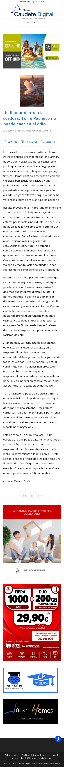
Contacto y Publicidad (42, 758)
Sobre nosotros (12, 755)
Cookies (25, 755)
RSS (28, 758)
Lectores (12, 141)
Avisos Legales (49, 755)
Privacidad (36, 755)
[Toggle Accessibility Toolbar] (58, 738)
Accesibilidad (18, 758)
